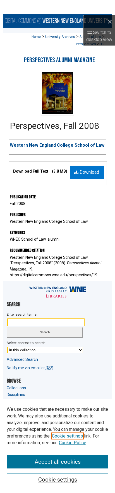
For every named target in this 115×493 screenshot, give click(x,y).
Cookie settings (67, 436)
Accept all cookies (58, 461)
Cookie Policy (72, 442)
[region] (57, 446)
